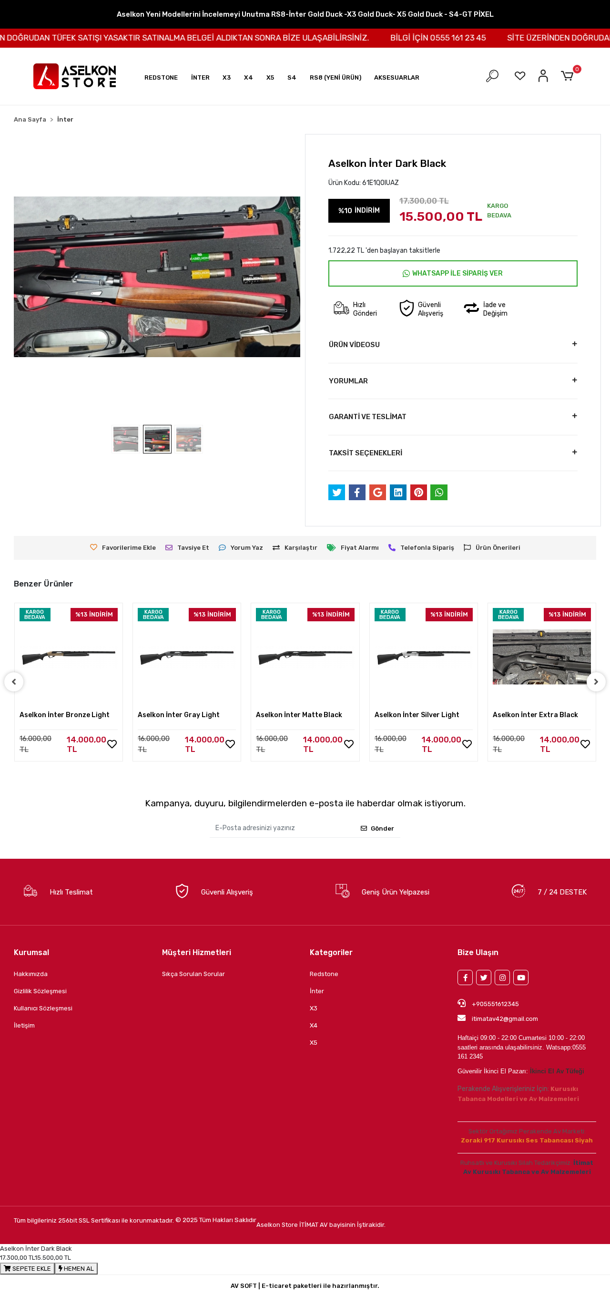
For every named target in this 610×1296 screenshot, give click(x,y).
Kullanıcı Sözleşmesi (43, 1008)
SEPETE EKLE (31, 1268)
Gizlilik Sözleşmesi (40, 991)
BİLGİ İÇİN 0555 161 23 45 (421, 37)
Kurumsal (31, 952)
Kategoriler (331, 952)
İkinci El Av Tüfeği (557, 1071)
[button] (161, 77)
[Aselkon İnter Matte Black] (305, 657)
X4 (313, 1025)
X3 (313, 1008)
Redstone (324, 973)
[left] (13, 681)
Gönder (382, 828)
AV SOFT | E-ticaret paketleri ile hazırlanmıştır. (305, 1285)
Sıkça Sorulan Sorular (193, 973)
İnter (317, 991)
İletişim (24, 1025)
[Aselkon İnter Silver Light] (424, 657)
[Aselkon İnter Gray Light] (187, 657)
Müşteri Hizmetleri (196, 952)
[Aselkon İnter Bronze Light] (69, 657)
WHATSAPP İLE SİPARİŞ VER (457, 273)
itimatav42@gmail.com (505, 1018)
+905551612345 (494, 1004)
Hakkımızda (31, 973)
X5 (313, 1042)
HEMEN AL (78, 1268)
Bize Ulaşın (478, 952)
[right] (596, 681)
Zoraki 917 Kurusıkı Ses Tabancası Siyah (527, 1140)
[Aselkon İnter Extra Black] (542, 657)
